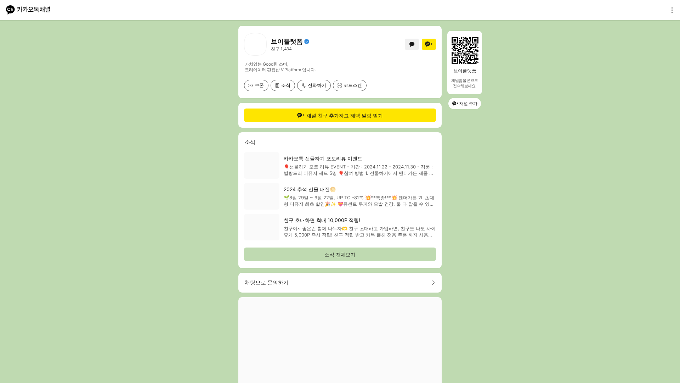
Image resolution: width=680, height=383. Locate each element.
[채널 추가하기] (429, 44)
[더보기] (670, 10)
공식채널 (307, 41)
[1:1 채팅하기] (412, 44)
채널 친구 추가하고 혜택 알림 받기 (344, 115)
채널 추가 (468, 103)
